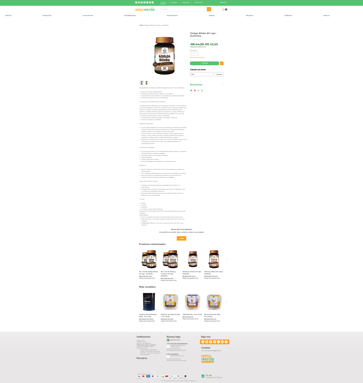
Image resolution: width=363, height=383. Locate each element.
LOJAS (163, 2)
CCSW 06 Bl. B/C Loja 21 (177, 355)
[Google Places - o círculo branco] (168, 346)
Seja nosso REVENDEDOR (144, 343)
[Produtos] (209, 9)
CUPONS (174, 2)
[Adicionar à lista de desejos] (222, 63)
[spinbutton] (194, 53)
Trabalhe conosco (141, 341)
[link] (225, 9)
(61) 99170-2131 (175, 340)
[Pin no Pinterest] (195, 90)
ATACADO (186, 2)
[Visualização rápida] (149, 259)
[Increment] (197, 53)
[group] (181, 265)
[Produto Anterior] (136, 259)
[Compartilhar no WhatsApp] (198, 90)
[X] (147, 2)
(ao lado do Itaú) (175, 346)
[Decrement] (191, 53)
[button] (302, 15)
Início (141, 25)
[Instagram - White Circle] (136, 2)
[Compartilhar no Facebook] (191, 90)
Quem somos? (141, 340)
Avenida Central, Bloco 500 (178, 345)
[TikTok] (144, 2)
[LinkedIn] (150, 2)
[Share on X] (202, 90)
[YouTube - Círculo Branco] (139, 2)
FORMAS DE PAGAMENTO (144, 374)
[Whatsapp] (153, 2)
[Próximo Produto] (227, 259)
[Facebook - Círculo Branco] (142, 2)
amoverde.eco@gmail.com (213, 350)
